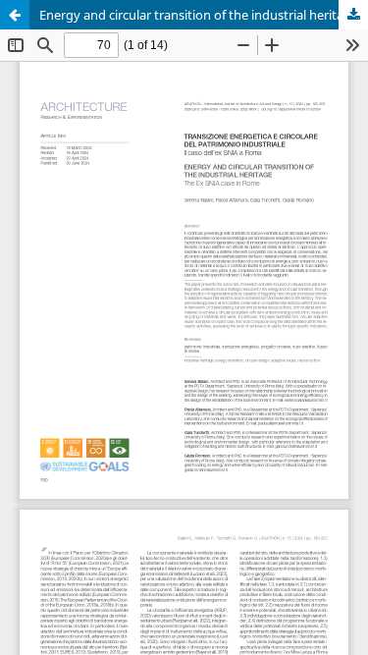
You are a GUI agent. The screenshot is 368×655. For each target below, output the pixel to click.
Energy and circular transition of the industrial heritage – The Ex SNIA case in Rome (203, 15)
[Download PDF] (353, 14)
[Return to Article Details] (14, 14)
